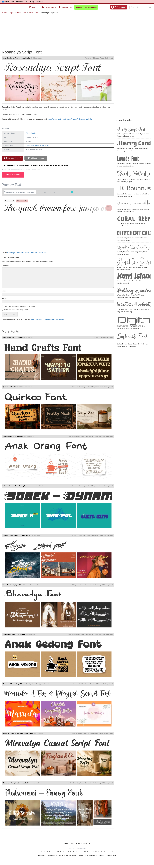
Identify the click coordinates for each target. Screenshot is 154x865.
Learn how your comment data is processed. (47, 319)
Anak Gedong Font (9, 634)
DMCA (60, 855)
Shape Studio (25, 58)
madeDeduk (25, 783)
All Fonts (101, 855)
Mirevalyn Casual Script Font (12, 733)
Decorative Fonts (91, 585)
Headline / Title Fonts (106, 436)
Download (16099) (13, 158)
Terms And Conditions (87, 855)
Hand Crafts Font (8, 337)
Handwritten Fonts (107, 337)
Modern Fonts (108, 733)
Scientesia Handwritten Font (134, 304)
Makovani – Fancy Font (10, 783)
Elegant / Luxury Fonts (105, 585)
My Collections (37, 1)
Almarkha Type (36, 684)
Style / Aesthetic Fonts (18, 13)
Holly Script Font (131, 129)
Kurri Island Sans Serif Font (134, 276)
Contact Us (41, 855)
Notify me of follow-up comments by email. (19, 306)
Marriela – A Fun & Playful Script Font (15, 684)
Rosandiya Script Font (10, 58)
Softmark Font (132, 337)
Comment (5, 266)
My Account (22, 1)
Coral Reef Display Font (134, 218)
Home (4, 13)
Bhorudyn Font (7, 585)
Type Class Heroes (21, 585)
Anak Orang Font (8, 436)
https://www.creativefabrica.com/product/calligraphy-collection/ (70, 119)
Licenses (51, 855)
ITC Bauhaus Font (134, 189)
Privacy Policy (71, 855)
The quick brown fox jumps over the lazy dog (58, 207)
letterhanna (18, 387)
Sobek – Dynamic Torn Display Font (15, 486)
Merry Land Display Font (134, 143)
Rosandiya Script (23, 253)
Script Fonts (33, 13)
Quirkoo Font (7, 387)
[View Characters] (108, 208)
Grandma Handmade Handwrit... (134, 204)
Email (4, 298)
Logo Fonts (109, 684)
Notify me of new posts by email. (16, 310)
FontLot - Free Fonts (77, 843)
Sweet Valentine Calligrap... (134, 174)
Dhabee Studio (25, 535)
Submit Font (111, 855)
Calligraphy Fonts (98, 58)
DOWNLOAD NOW (13, 175)
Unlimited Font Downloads (86, 7)
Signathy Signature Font (133, 247)
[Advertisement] (77, 30)
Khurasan (20, 436)
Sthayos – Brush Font (10, 535)
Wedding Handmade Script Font (134, 290)
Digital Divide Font (134, 320)
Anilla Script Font (134, 262)
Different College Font (134, 233)
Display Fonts (108, 387)
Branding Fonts (84, 387)
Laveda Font (128, 158)
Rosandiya (11, 253)
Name (4, 291)
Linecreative (34, 486)
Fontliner (20, 337)
